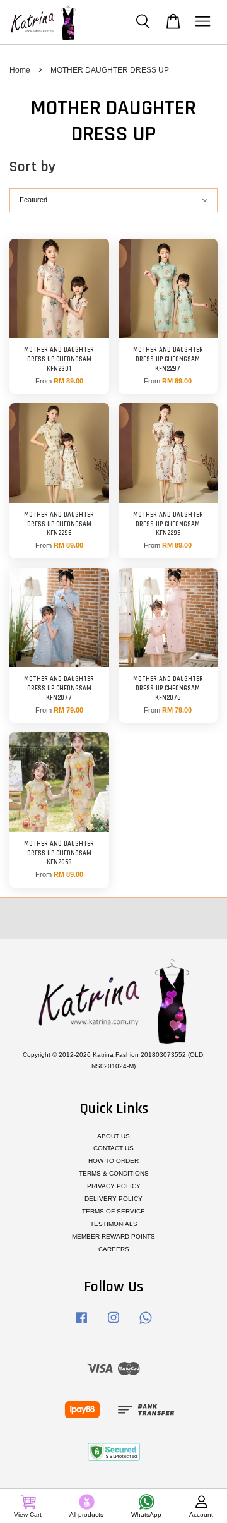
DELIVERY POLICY (113, 1198)
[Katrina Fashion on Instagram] (113, 1324)
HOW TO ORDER (113, 1160)
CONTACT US (113, 1148)
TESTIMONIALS (113, 1223)
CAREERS (113, 1249)
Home (19, 70)
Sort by (32, 166)
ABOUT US (113, 1136)
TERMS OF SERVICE (113, 1211)
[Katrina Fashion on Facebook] (81, 1324)
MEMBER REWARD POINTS (113, 1236)
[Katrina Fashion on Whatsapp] (145, 1324)
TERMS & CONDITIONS (114, 1173)
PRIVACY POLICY (114, 1186)
